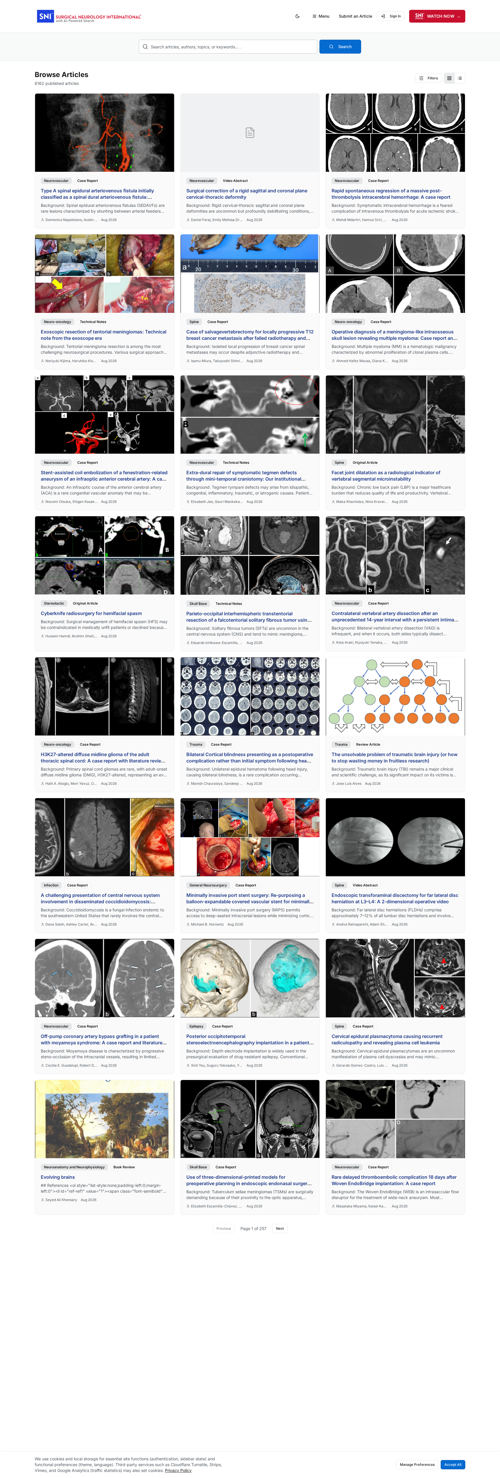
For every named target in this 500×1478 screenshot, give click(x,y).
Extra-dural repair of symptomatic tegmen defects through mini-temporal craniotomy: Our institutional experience (243, 479)
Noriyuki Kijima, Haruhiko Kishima (71, 361)
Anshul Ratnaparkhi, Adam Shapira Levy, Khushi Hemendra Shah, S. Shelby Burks (362, 924)
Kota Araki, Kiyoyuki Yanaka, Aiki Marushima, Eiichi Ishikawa (362, 642)
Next (280, 1228)
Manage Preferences (417, 1464)
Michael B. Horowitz (207, 924)
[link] (104, 160)
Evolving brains (58, 1177)
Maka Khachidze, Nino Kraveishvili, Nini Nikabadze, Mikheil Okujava (362, 501)
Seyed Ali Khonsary (61, 1200)
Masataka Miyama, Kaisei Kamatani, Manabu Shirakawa (362, 1206)
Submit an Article (355, 16)
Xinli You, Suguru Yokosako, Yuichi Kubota (217, 1065)
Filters (433, 78)
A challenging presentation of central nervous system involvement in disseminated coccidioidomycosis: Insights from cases (100, 901)
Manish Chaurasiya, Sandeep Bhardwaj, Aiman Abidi (217, 783)
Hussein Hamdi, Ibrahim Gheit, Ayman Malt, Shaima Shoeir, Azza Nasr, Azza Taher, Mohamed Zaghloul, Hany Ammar (71, 636)
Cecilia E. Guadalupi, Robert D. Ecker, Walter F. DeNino (71, 1065)
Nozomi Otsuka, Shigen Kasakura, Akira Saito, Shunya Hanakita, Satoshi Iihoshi (71, 501)
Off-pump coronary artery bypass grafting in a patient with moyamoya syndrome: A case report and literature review (101, 1042)
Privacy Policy (178, 1470)
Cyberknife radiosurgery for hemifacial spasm (91, 613)
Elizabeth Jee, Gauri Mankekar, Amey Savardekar (217, 501)
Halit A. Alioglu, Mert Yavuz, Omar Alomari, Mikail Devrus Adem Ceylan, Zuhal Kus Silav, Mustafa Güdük (71, 783)
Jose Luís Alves (348, 783)
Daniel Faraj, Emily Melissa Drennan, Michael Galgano (217, 220)
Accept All (453, 1464)
